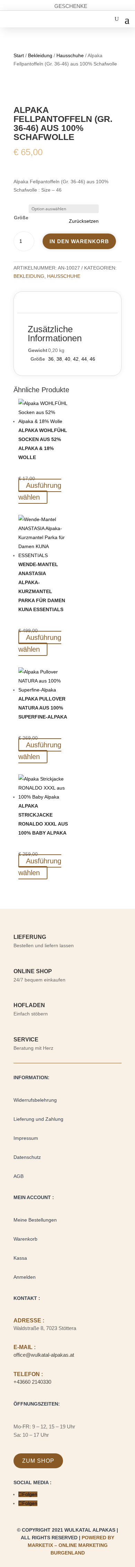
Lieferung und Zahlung (38, 1119)
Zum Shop (38, 1461)
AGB (19, 1176)
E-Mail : (25, 1347)
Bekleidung (40, 55)
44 (84, 359)
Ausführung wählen (39, 491)
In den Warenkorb (79, 241)
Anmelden (25, 1277)
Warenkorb (25, 1239)
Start (19, 55)
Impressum (26, 1138)
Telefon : (28, 1374)
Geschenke (70, 6)
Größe (21, 217)
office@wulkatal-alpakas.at (44, 1355)
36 (51, 359)
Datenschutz (27, 1157)
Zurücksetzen (84, 221)
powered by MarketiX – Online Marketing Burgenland (71, 1545)
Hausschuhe (70, 55)
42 (76, 359)
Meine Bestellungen (35, 1220)
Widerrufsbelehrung (35, 1100)
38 (59, 359)
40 (67, 359)
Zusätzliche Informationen (62, 304)
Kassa (20, 1258)
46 (92, 359)
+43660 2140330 (32, 1382)
